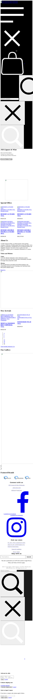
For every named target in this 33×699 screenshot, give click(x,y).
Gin (18, 319)
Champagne (3, 320)
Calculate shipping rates (6, 687)
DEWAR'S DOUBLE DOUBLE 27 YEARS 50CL (24, 231)
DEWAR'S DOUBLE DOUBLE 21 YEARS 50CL (7, 231)
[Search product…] (12, 137)
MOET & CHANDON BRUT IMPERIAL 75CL (8, 324)
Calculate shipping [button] (5, 685)
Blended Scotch (4, 211)
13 (4, 340)
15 (4, 342)
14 (4, 341)
